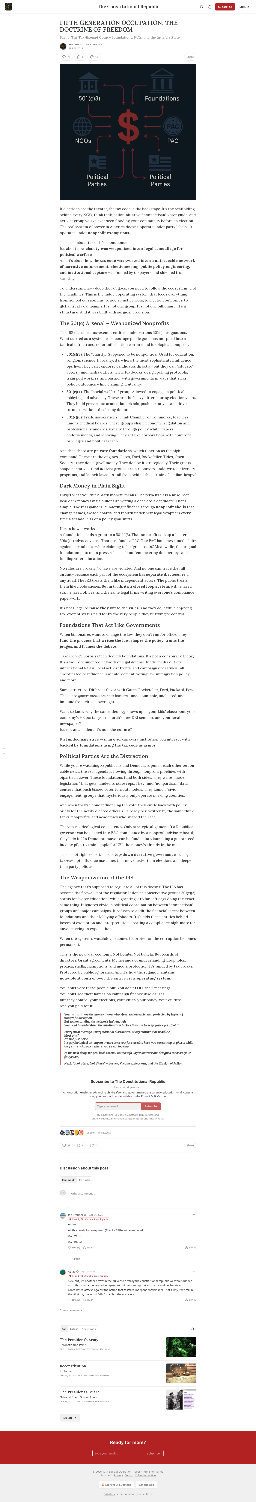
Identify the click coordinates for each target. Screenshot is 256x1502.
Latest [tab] (74, 1329)
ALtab (72, 1271)
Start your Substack (118, 1484)
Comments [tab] (68, 1180)
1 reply (76, 1258)
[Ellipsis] (194, 1215)
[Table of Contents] (4, 751)
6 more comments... (72, 1310)
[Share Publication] (210, 6)
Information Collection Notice (126, 1118)
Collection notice (145, 1475)
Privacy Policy (156, 1118)
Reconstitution (73, 1366)
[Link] (55, 323)
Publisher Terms (153, 1471)
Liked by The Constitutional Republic (90, 1219)
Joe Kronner (75, 1215)
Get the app (146, 1484)
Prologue (66, 1371)
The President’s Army (79, 1340)
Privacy (118, 1475)
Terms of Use (146, 1114)
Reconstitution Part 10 (74, 1345)
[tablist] (76, 1180)
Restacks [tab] (84, 1180)
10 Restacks (104, 1132)
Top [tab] (64, 1329)
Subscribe (225, 7)
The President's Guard (80, 1392)
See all (67, 1418)
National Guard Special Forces (79, 1397)
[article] (128, 1347)
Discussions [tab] (89, 1329)
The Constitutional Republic (86, 44)
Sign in (244, 7)
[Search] (201, 6)
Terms (129, 1475)
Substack (109, 1494)
